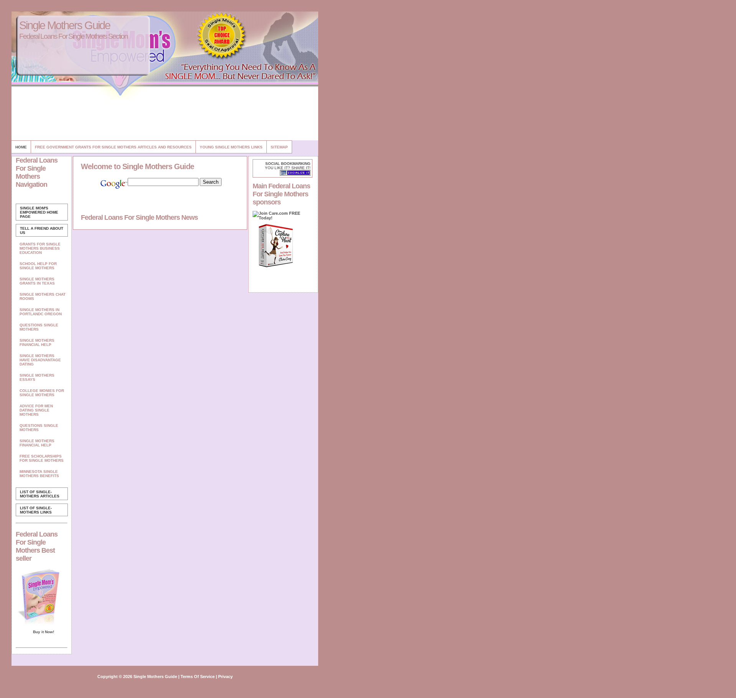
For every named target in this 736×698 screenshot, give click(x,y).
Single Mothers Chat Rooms (43, 296)
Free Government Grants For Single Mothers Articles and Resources (113, 147)
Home (21, 147)
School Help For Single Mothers (38, 266)
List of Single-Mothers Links (36, 510)
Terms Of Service (198, 676)
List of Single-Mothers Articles (39, 494)
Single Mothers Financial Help (37, 342)
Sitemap (279, 147)
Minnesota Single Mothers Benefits (39, 473)
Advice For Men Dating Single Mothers (36, 410)
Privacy (225, 676)
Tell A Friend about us (41, 230)
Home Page (39, 212)
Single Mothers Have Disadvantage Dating (40, 360)
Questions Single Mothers (39, 327)
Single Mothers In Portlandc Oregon (41, 312)
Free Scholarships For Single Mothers (42, 458)
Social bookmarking (287, 163)
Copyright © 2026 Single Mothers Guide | (139, 676)
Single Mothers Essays (37, 377)
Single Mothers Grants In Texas (37, 281)
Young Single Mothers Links (231, 147)
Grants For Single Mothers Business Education (40, 248)
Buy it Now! (43, 632)
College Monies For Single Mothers (42, 393)
